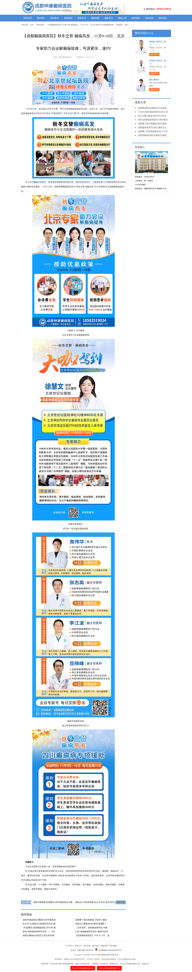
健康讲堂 (104, 946)
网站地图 (113, 946)
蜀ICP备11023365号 (85, 950)
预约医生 (163, 18)
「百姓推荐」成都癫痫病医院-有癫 (91, 928)
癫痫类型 (95, 18)
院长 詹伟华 (154, 80)
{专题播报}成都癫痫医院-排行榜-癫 (39, 928)
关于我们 (69, 946)
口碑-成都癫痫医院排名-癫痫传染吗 (91, 931)
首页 (32, 25)
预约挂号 (154, 54)
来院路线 (136, 18)
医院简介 (41, 18)
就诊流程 (149, 18)
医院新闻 (68, 18)
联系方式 (78, 946)
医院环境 (82, 18)
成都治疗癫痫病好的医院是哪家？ (91, 924)
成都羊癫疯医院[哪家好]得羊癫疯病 (39, 920)
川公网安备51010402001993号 (109, 950)
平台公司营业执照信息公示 (83, 968)
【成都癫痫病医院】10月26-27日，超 (92, 935)
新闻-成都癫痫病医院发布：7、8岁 (39, 931)
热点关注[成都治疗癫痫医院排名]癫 (39, 924)
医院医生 (55, 18)
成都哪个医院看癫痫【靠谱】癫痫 (91, 920)
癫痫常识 (109, 18)
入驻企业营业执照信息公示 (109, 968)
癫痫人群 (122, 18)
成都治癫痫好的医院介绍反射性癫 (38, 935)
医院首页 (28, 18)
